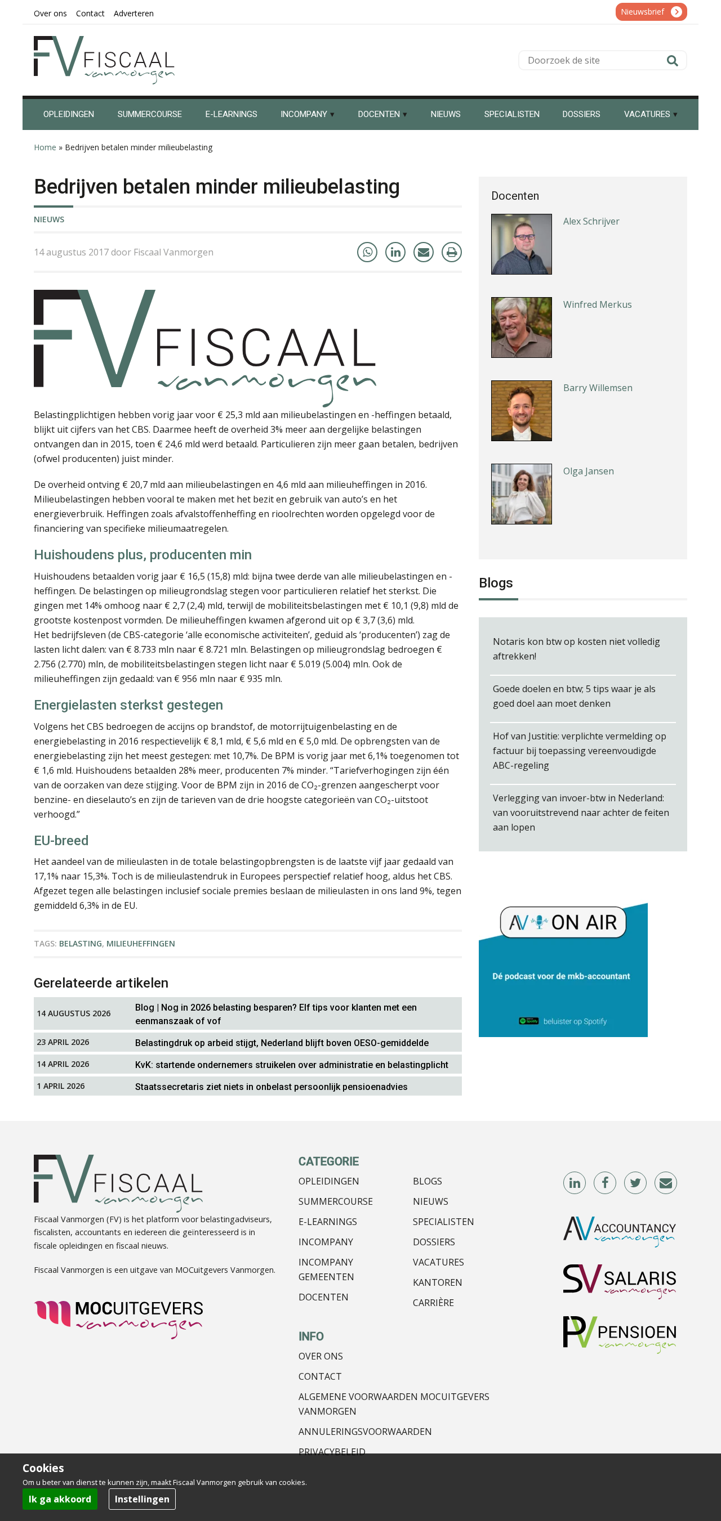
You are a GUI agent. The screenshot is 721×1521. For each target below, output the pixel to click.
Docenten (324, 1297)
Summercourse (336, 1201)
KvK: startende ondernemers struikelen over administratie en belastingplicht (291, 1065)
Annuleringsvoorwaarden (365, 1431)
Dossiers (434, 1242)
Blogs (427, 1181)
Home (45, 147)
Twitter (636, 1183)
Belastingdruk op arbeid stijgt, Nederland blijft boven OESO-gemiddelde (282, 1043)
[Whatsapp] (367, 252)
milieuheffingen (140, 943)
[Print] (452, 252)
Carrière (433, 1302)
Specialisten (443, 1221)
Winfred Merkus (597, 304)
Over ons (321, 1356)
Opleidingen (329, 1181)
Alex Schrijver (591, 221)
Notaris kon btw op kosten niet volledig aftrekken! (576, 648)
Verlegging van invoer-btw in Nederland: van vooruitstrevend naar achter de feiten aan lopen (581, 812)
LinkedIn (575, 1183)
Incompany (326, 1242)
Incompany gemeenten (326, 1269)
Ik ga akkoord (60, 1499)
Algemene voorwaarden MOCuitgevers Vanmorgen (394, 1403)
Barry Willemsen (598, 388)
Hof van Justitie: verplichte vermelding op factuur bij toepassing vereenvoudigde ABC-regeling (579, 750)
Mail (666, 1183)
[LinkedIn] (395, 252)
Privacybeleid (332, 1452)
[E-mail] (423, 252)
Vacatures (438, 1262)
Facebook (605, 1183)
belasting (80, 943)
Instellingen (142, 1499)
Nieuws (49, 219)
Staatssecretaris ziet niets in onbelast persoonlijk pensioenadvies (271, 1087)
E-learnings (328, 1221)
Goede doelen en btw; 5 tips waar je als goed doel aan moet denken (574, 696)
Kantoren (437, 1282)
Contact (320, 1376)
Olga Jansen (588, 471)
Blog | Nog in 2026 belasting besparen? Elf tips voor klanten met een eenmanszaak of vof (276, 1014)
